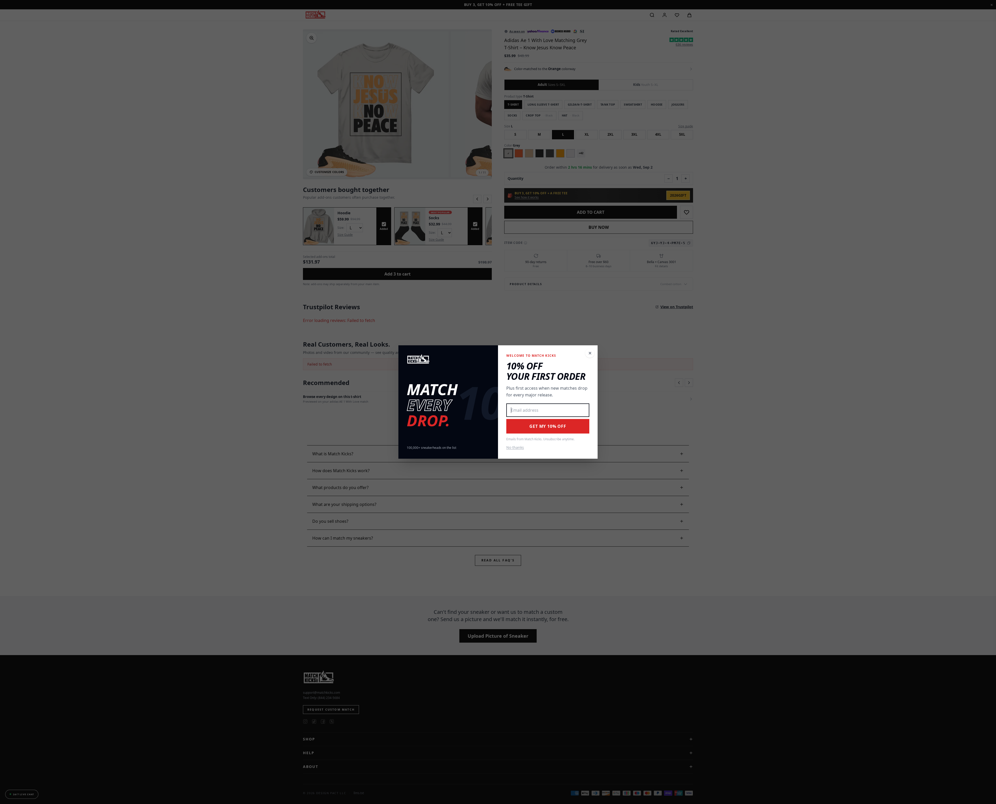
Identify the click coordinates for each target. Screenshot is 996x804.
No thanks (515, 447)
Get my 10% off (547, 426)
